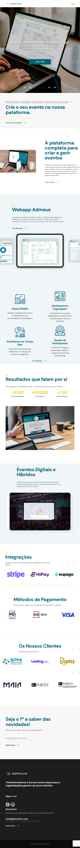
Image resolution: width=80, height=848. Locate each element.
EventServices (45, 844)
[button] (69, 562)
